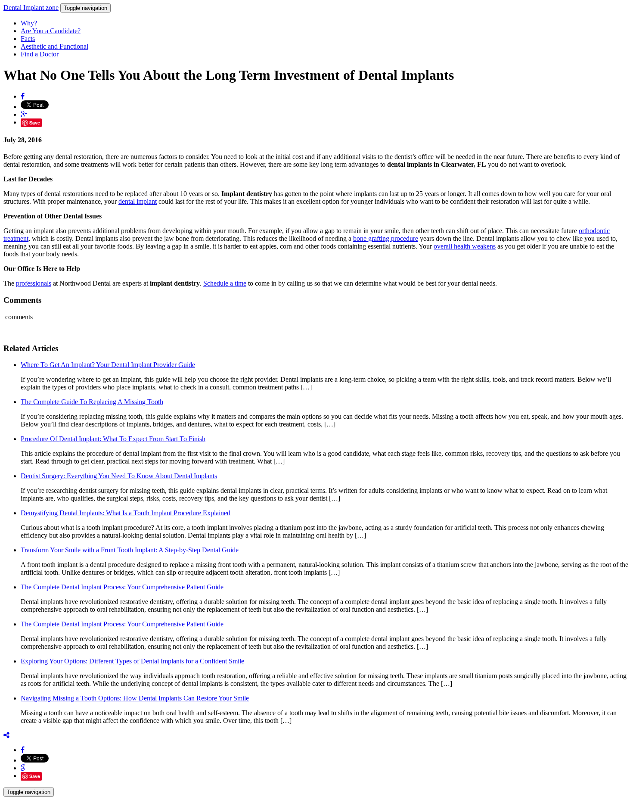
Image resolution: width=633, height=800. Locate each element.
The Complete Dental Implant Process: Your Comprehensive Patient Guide (122, 587)
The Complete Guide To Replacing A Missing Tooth (92, 401)
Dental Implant (31, 7)
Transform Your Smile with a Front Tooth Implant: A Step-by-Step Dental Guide (130, 550)
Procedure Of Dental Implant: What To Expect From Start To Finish (113, 438)
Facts (28, 38)
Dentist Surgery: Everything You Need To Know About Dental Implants (119, 475)
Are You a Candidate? (51, 30)
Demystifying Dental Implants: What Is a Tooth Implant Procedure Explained (125, 513)
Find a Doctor (40, 54)
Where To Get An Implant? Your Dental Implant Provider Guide (108, 364)
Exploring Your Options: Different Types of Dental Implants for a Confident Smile (132, 661)
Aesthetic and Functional (54, 46)
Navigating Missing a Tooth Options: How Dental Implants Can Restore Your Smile (135, 698)
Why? (29, 23)
